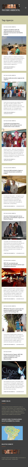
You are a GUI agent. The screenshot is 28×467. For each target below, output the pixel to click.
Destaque (6, 26)
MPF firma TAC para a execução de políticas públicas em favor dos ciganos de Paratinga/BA (14, 310)
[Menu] (25, 7)
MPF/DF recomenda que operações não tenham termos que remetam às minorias (14, 264)
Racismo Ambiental (12, 26)
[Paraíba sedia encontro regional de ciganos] (14, 91)
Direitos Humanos (12, 260)
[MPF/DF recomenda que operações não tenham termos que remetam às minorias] (14, 277)
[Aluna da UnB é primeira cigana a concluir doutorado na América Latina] (14, 185)
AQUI (17, 459)
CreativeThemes (5, 465)
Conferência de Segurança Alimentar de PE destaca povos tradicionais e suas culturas (13, 125)
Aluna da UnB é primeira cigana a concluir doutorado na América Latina (13, 172)
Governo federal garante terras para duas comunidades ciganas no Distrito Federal (14, 217)
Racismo (9, 351)
